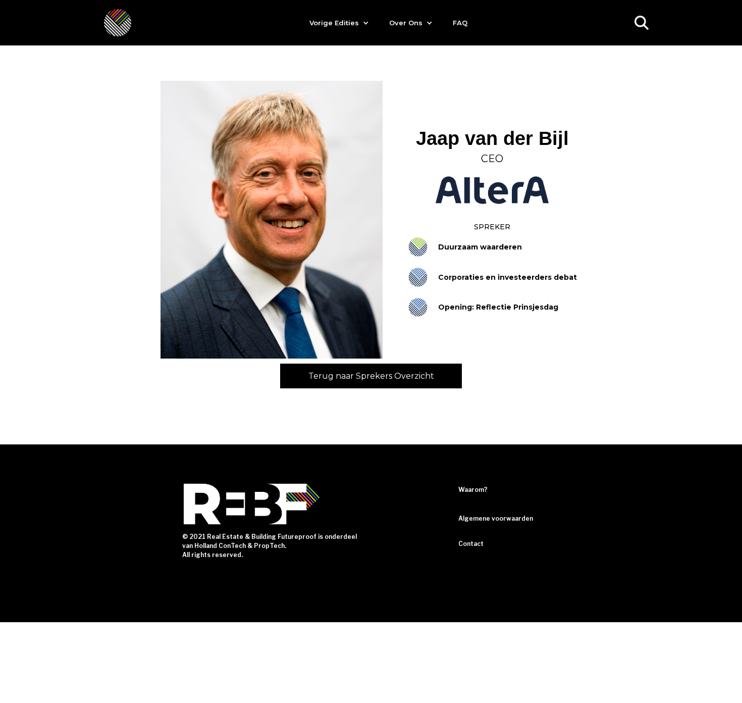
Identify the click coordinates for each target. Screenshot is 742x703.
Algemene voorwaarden (495, 518)
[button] (339, 23)
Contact (471, 543)
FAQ (460, 23)
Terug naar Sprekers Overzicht (371, 376)
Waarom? (473, 489)
